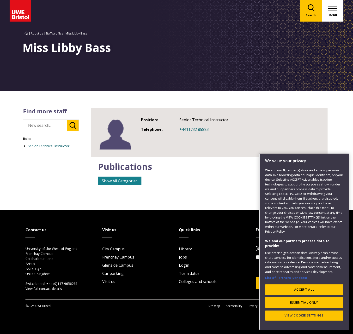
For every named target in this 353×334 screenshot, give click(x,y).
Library (185, 249)
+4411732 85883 (194, 129)
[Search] (73, 125)
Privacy (252, 306)
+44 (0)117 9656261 (62, 283)
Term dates (189, 273)
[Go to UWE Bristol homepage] (26, 33)
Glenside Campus (117, 265)
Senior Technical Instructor (48, 146)
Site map (214, 306)
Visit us (108, 281)
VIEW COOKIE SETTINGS (304, 315)
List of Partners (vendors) (286, 277)
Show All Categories (120, 181)
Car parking (113, 273)
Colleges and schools (198, 281)
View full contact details (43, 288)
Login (184, 265)
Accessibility (234, 306)
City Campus (113, 249)
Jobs (183, 257)
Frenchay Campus (118, 257)
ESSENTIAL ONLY (304, 302)
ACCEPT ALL (304, 289)
